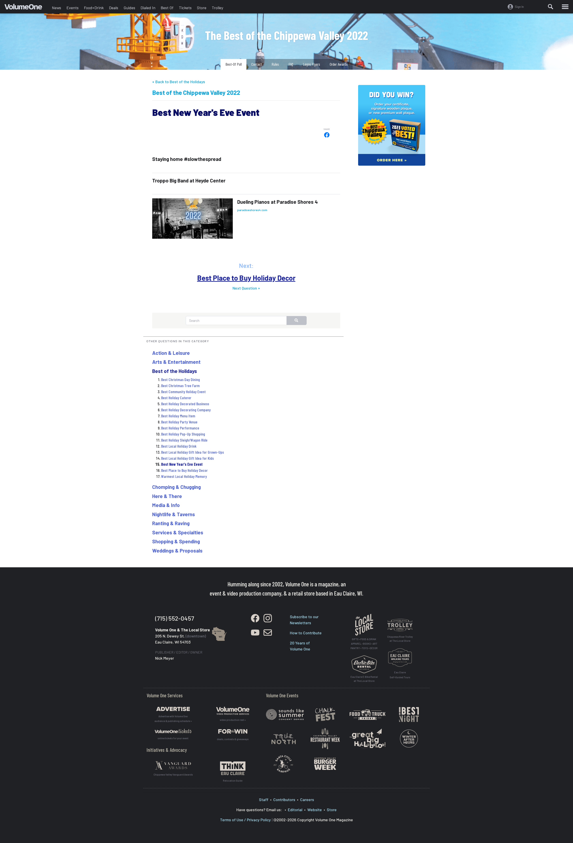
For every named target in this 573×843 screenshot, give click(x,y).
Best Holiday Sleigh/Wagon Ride (184, 440)
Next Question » (246, 288)
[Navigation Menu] (565, 6)
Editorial (295, 809)
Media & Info (166, 505)
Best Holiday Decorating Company (186, 409)
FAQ (291, 64)
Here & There (167, 496)
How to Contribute (306, 632)
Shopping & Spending (176, 541)
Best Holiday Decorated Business (185, 403)
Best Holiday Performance (180, 427)
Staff (263, 799)
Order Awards (339, 64)
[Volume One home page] (26, 7)
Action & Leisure (171, 353)
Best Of (167, 7)
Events (72, 7)
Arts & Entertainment (176, 362)
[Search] (550, 6)
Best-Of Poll (233, 64)
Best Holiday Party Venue (179, 421)
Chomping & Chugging (176, 487)
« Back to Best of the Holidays (178, 81)
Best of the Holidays (174, 371)
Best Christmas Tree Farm (180, 385)
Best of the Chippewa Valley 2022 (196, 92)
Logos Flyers (311, 64)
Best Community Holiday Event (183, 391)
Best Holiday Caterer (176, 397)
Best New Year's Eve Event (182, 464)
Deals (113, 7)
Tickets (185, 7)
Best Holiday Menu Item (178, 415)
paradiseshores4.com (252, 210)
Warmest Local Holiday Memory (184, 476)
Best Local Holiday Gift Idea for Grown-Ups (192, 452)
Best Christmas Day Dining (180, 379)
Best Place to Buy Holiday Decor (246, 277)
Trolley (217, 7)
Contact (256, 64)
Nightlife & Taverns (173, 514)
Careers (307, 799)
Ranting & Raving (171, 523)
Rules (275, 64)
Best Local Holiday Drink (179, 446)
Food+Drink (94, 7)
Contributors (284, 799)
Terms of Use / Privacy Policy (245, 819)
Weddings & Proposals (177, 550)
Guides (129, 7)
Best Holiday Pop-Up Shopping (183, 433)
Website (314, 809)
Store (201, 7)
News (56, 7)
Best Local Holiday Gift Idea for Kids (187, 458)
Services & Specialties (177, 532)
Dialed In (148, 7)
